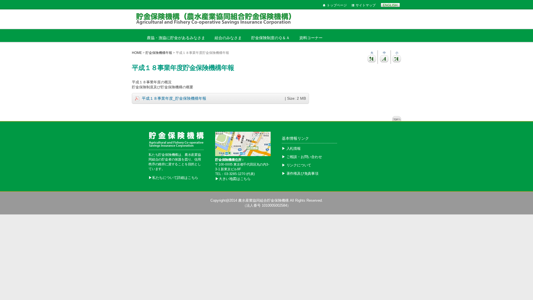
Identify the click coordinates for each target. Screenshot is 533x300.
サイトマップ (366, 5)
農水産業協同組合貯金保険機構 (263, 200)
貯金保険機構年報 (158, 53)
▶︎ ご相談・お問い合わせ (302, 157)
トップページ (337, 5)
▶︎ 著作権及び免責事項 (300, 173)
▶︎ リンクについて (296, 165)
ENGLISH (390, 5)
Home (137, 53)
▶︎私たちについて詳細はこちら (173, 178)
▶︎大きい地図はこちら (233, 179)
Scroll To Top (396, 118)
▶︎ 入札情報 (291, 148)
